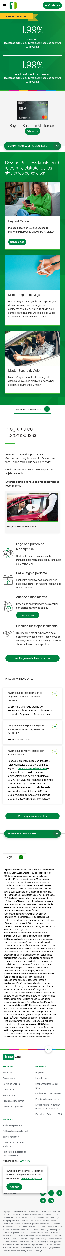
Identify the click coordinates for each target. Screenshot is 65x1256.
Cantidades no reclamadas (48, 1093)
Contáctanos (9, 1078)
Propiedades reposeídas (47, 1099)
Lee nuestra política (31, 1178)
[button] (32, 507)
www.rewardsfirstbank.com (32, 768)
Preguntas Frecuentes (13, 1101)
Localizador (8, 1089)
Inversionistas (42, 1078)
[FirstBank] (13, 5)
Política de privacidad (13, 1125)
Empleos (39, 1072)
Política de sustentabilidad (15, 1131)
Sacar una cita (9, 1072)
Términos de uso (11, 1136)
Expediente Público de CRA (48, 1114)
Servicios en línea (11, 1084)
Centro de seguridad (13, 1106)
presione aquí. (40, 1005)
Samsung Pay (23, 1002)
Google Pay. (38, 1002)
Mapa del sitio (9, 1095)
